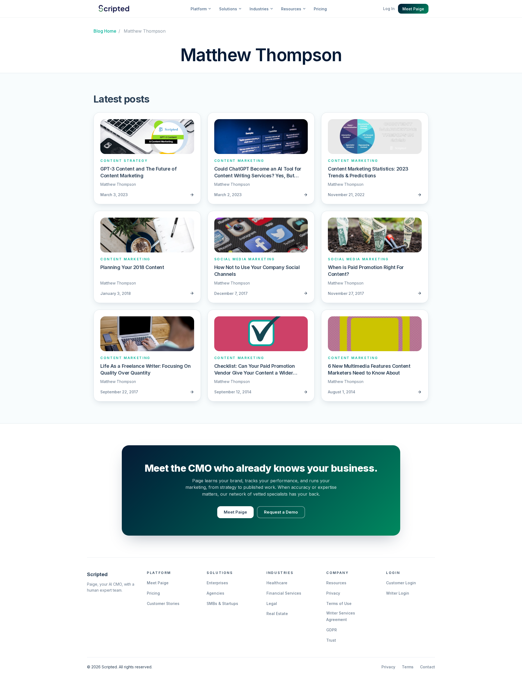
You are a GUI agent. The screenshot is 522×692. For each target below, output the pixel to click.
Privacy (333, 593)
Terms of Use (339, 603)
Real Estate (277, 613)
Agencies (215, 593)
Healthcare (276, 582)
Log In (389, 8)
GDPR (331, 630)
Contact (427, 667)
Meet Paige (413, 9)
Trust (331, 640)
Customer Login (401, 582)
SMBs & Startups (222, 603)
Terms (408, 667)
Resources (336, 582)
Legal (271, 603)
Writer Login (397, 593)
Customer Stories (163, 603)
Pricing (320, 9)
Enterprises (217, 582)
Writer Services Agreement (340, 616)
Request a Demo (281, 512)
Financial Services (283, 593)
